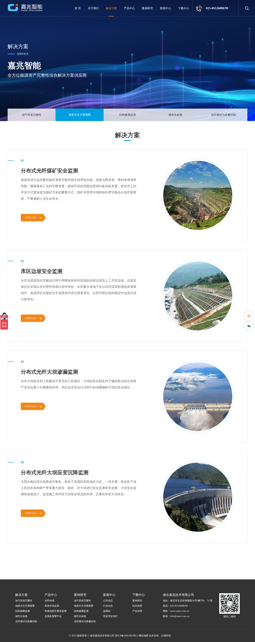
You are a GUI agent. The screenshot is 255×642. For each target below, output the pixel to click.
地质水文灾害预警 (80, 114)
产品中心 (129, 8)
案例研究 (147, 8)
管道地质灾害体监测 (55, 611)
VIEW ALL (31, 217)
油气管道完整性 (31, 114)
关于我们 (93, 8)
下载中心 (183, 8)
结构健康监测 (127, 114)
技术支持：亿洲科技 (160, 635)
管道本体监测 (52, 606)
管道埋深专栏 (110, 616)
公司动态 (108, 600)
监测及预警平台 (53, 616)
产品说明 (137, 611)
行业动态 (108, 606)
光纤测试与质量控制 (223, 114)
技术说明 (137, 606)
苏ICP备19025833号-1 (126, 635)
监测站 (106, 611)
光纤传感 (49, 600)
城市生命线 (175, 114)
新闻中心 (165, 8)
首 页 (78, 8)
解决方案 (111, 8)
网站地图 (143, 635)
